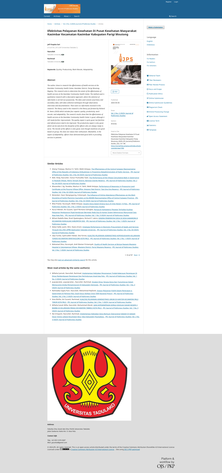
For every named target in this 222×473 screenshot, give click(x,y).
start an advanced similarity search (71, 260)
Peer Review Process (157, 85)
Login (176, 2)
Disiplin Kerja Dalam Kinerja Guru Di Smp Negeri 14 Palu (105, 204)
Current (47, 16)
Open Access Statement (158, 116)
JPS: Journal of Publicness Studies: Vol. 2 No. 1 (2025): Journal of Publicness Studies (99, 302)
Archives (57, 16)
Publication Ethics (156, 94)
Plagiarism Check (155, 107)
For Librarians (151, 66)
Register (168, 2)
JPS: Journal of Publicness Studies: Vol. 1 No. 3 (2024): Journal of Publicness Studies (97, 215)
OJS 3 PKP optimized (132, 449)
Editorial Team (154, 75)
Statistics (152, 125)
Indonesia (151, 45)
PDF (115, 92)
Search (76, 16)
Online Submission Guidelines (160, 103)
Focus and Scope (155, 89)
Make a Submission (155, 27)
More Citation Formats (120, 153)
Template (152, 130)
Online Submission (156, 98)
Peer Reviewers (155, 80)
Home (49, 24)
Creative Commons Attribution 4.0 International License (92, 449)
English (150, 41)
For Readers (151, 59)
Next (135, 255)
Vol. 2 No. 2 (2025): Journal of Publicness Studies (79, 24)
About (66, 16)
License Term (154, 121)
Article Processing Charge (159, 112)
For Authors (151, 62)
